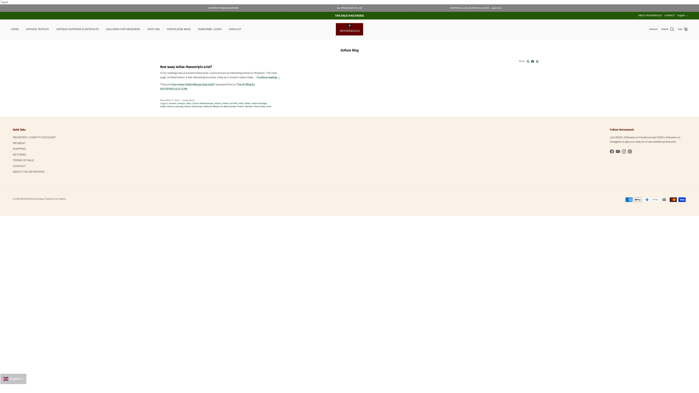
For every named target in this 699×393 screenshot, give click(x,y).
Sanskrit (249, 106)
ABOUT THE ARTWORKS (29, 171)
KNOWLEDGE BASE (179, 29)
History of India (229, 103)
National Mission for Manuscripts (220, 106)
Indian (247, 103)
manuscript (197, 106)
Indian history (166, 106)
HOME (15, 29)
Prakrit (240, 106)
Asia (188, 103)
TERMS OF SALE (23, 160)
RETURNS (19, 154)
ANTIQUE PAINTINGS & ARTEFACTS (77, 29)
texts (268, 106)
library (187, 106)
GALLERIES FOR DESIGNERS (123, 29)
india (240, 103)
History (217, 103)
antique (181, 103)
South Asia (259, 106)
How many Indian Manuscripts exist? (186, 67)
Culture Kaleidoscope (202, 103)
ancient (172, 103)
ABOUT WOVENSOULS (650, 15)
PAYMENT (19, 143)
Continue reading (268, 77)
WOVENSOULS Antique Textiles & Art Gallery (43, 199)
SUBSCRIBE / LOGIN (210, 29)
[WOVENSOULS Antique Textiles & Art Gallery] (349, 29)
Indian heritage (259, 103)
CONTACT (669, 15)
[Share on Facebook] (532, 61)
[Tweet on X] (528, 61)
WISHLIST (235, 29)
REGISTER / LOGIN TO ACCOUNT (34, 137)
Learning (179, 106)
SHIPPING (19, 148)
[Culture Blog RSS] (537, 61)
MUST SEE (153, 29)
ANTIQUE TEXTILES (37, 29)
